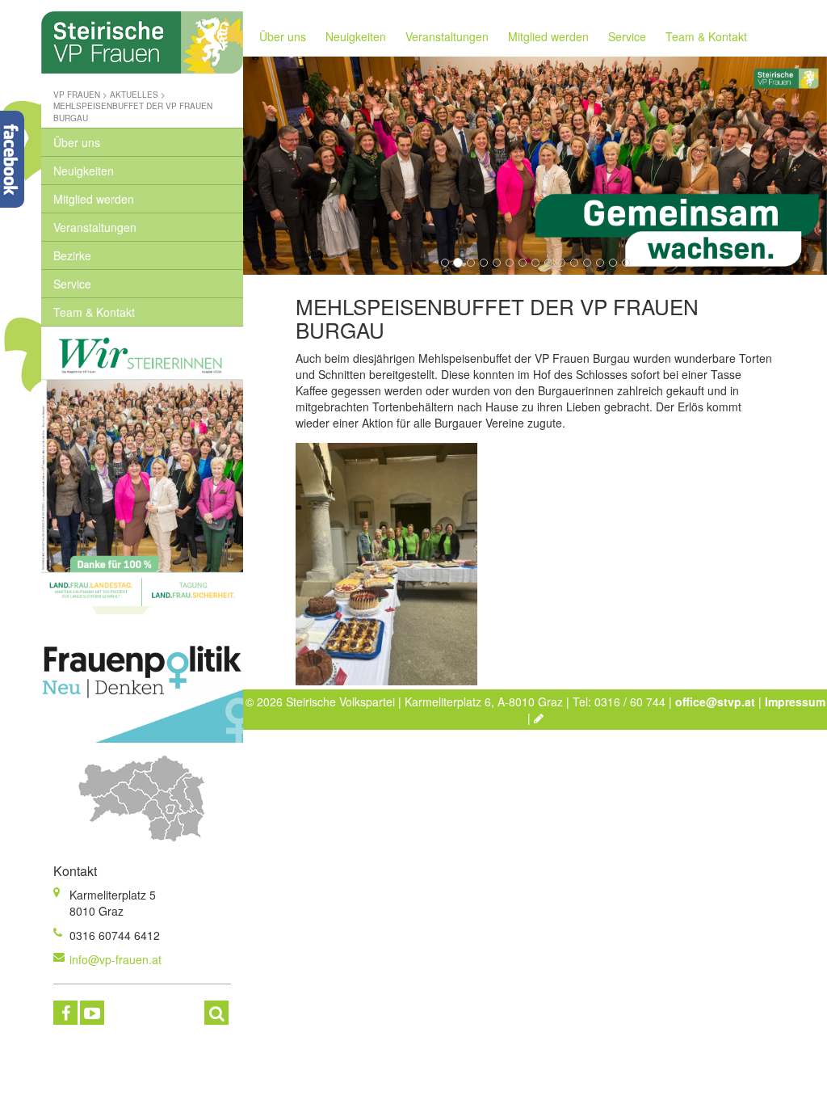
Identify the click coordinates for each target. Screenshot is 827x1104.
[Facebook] (65, 1013)
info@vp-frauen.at (115, 959)
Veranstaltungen (94, 227)
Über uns (76, 142)
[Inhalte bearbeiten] (539, 718)
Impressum (795, 701)
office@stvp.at (715, 701)
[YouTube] (92, 1013)
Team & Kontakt (94, 312)
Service (72, 284)
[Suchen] (216, 1013)
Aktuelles (134, 94)
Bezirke (72, 255)
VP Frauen (76, 94)
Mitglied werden (93, 199)
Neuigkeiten (83, 170)
